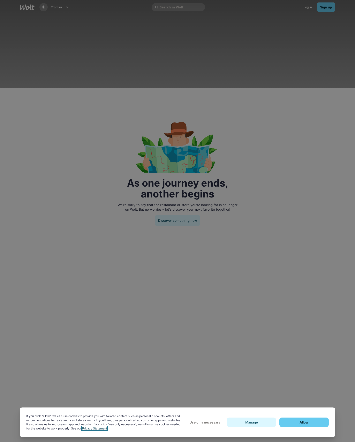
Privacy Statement (94, 428)
